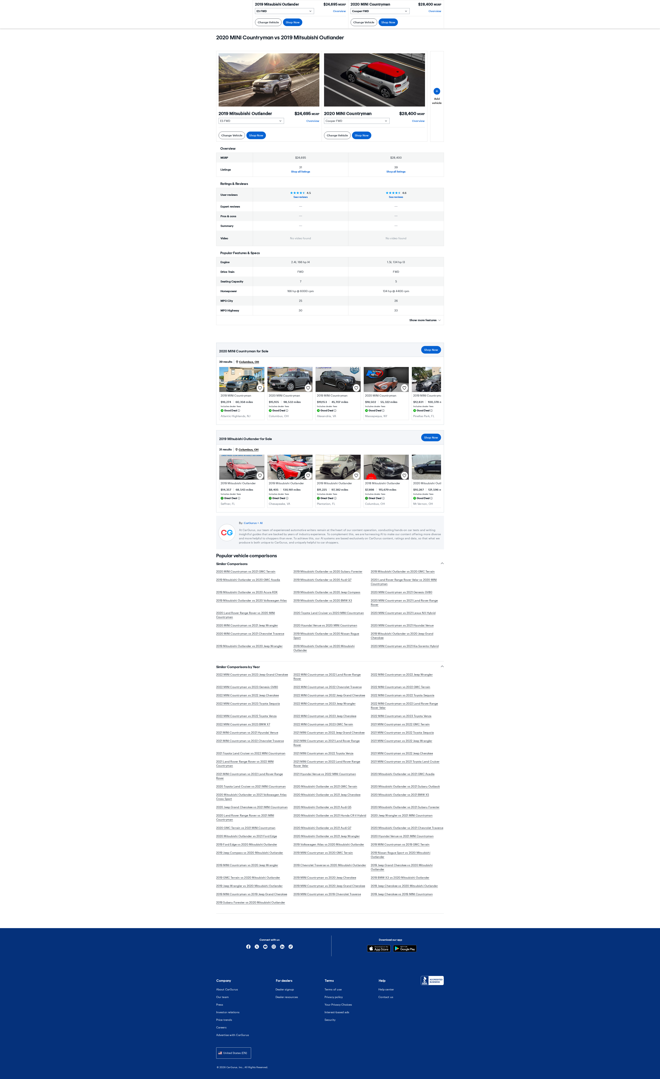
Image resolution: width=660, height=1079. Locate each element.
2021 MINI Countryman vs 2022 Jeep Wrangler (401, 740)
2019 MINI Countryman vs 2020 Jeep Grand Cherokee (329, 885)
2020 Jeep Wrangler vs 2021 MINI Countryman (402, 815)
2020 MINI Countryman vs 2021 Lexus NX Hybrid (403, 612)
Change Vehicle (231, 135)
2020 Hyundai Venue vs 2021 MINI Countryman (402, 836)
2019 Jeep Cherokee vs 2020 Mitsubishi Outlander (404, 885)
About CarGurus (227, 989)
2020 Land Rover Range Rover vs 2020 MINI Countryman (245, 615)
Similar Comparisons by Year (238, 667)
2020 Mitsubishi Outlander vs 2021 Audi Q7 (322, 827)
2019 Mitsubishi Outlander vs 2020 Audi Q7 (322, 579)
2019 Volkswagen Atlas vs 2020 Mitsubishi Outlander (329, 844)
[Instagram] (274, 948)
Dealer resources (287, 997)
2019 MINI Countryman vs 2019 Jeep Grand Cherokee (251, 894)
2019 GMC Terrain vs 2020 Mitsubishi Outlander (248, 877)
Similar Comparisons (232, 564)
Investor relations (228, 1012)
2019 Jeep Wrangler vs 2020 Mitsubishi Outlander (249, 885)
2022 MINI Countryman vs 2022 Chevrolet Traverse (328, 686)
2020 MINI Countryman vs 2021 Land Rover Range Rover (404, 602)
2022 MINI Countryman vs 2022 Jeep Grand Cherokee (329, 695)
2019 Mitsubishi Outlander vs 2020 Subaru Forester (328, 571)
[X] (257, 948)
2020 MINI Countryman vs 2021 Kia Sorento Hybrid (405, 646)
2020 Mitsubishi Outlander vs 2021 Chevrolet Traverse (407, 827)
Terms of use (333, 989)
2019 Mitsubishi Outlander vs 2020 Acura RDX (247, 592)
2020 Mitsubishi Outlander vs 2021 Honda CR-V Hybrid (330, 815)
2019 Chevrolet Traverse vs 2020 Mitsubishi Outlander (330, 865)
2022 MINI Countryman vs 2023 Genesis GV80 (247, 686)
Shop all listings (300, 171)
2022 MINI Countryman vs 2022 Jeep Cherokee (247, 695)
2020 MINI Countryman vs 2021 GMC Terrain (246, 571)
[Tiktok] (291, 948)
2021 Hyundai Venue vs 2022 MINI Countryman (325, 773)
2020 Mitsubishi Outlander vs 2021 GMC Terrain (325, 786)
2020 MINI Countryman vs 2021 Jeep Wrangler (247, 625)
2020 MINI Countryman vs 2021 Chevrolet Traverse (250, 633)
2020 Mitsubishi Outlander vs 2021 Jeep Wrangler (327, 836)
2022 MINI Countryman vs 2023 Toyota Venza (401, 715)
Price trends (224, 1019)
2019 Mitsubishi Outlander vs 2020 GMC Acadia (248, 579)
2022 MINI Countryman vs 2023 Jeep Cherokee (325, 715)
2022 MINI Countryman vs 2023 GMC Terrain (323, 724)
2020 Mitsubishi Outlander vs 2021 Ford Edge (246, 836)
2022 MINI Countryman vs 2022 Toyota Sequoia (402, 695)
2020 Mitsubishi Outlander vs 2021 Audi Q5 (322, 807)
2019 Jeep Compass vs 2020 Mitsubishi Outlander (249, 852)
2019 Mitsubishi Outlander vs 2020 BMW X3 (323, 600)
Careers (221, 1027)
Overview (312, 120)
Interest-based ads (337, 1012)
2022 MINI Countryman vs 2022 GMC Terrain (400, 686)
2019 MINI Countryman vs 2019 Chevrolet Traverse (327, 894)
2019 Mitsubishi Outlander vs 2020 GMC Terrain (403, 571)
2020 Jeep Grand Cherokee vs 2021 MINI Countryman (252, 807)
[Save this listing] (260, 388)
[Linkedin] (282, 948)
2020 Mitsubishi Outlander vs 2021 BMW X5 (400, 794)
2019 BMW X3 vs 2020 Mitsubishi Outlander (400, 877)
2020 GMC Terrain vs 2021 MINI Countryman (246, 827)
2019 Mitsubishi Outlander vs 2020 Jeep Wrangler (249, 646)
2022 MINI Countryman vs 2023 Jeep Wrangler (325, 703)
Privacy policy (334, 997)
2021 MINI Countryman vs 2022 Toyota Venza (324, 753)
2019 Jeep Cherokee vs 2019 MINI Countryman (402, 894)
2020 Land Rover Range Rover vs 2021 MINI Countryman (245, 817)
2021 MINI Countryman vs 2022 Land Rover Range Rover (249, 776)
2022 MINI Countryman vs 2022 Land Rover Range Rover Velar (404, 705)
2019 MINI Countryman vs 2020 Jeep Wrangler (247, 865)
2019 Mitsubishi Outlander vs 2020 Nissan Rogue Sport (326, 635)
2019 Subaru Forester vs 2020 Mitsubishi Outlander (250, 902)
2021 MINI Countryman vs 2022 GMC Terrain (400, 724)
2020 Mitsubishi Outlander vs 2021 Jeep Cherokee (327, 794)
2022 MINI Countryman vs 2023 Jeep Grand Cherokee (252, 674)
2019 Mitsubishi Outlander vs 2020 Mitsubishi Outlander (324, 648)
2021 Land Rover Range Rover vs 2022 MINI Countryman (245, 763)
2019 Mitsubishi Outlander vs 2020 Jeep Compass (327, 592)
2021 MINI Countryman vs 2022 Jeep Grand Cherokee (329, 732)
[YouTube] (265, 948)
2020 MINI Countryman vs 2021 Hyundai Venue (402, 625)
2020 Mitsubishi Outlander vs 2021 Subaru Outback (405, 786)
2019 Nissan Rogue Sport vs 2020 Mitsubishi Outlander (400, 854)
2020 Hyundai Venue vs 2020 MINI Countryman (325, 625)
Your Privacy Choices (338, 1004)
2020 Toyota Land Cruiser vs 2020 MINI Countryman (329, 612)
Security (330, 1019)
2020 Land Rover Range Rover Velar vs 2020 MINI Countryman (404, 581)
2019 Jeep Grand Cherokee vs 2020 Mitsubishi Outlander (402, 867)
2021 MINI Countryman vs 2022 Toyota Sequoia (402, 732)
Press (219, 1004)
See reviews (301, 196)
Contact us (385, 997)
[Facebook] (248, 948)
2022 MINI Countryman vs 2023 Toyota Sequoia (248, 703)
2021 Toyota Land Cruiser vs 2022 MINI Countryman (251, 753)
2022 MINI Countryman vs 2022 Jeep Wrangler (402, 674)
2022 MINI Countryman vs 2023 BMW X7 (243, 724)
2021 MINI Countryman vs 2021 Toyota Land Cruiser (405, 761)
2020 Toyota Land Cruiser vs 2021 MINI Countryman (251, 786)
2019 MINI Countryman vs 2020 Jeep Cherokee (325, 877)
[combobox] (233, 1053)
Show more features (423, 320)
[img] (239, 410)
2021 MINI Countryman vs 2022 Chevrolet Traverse (250, 740)
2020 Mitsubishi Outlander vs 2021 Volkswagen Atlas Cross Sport (251, 796)
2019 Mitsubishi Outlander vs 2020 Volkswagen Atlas (251, 600)
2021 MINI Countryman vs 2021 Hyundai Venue (247, 732)
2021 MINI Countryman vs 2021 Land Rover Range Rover (327, 742)
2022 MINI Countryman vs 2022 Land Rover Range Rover (327, 676)
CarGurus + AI (253, 522)
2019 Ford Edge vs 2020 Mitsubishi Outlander (246, 844)
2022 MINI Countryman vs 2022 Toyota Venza (246, 715)
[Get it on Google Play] (405, 949)
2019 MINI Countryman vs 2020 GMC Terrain (323, 852)
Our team (222, 997)
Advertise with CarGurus (232, 1035)
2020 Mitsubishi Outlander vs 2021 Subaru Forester (405, 807)
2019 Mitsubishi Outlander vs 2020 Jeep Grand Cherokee (402, 635)
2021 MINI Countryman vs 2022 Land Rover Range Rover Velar (327, 763)
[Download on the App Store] (378, 949)
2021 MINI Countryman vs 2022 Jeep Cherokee (402, 753)
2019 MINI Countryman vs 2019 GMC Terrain (400, 844)
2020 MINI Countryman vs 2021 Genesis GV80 (401, 592)
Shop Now (256, 135)
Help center (386, 989)
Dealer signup (285, 989)
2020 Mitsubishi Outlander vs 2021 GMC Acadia (403, 773)
